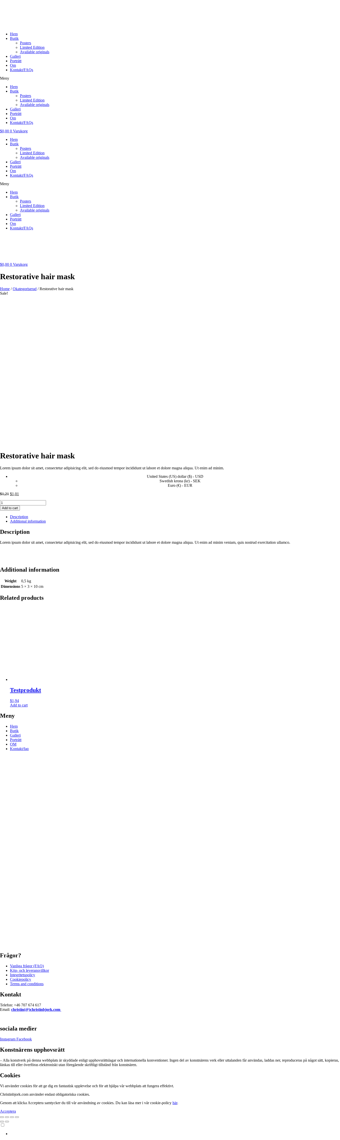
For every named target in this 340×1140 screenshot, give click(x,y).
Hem (14, 34)
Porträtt (15, 61)
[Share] (7, 1117)
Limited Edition (32, 47)
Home (5, 289)
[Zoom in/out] (17, 1117)
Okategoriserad (25, 289)
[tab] (175, 517)
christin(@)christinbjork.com (36, 1009)
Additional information (28, 521)
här (174, 1103)
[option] (175, 1134)
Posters (25, 43)
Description (19, 517)
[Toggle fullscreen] (12, 1117)
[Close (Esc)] (2, 1117)
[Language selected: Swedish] (170, 1129)
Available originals (34, 52)
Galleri (15, 56)
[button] (170, 78)
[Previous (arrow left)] (2, 1121)
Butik (14, 38)
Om (13, 65)
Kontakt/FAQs (21, 70)
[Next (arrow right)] (7, 1121)
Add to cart (10, 508)
